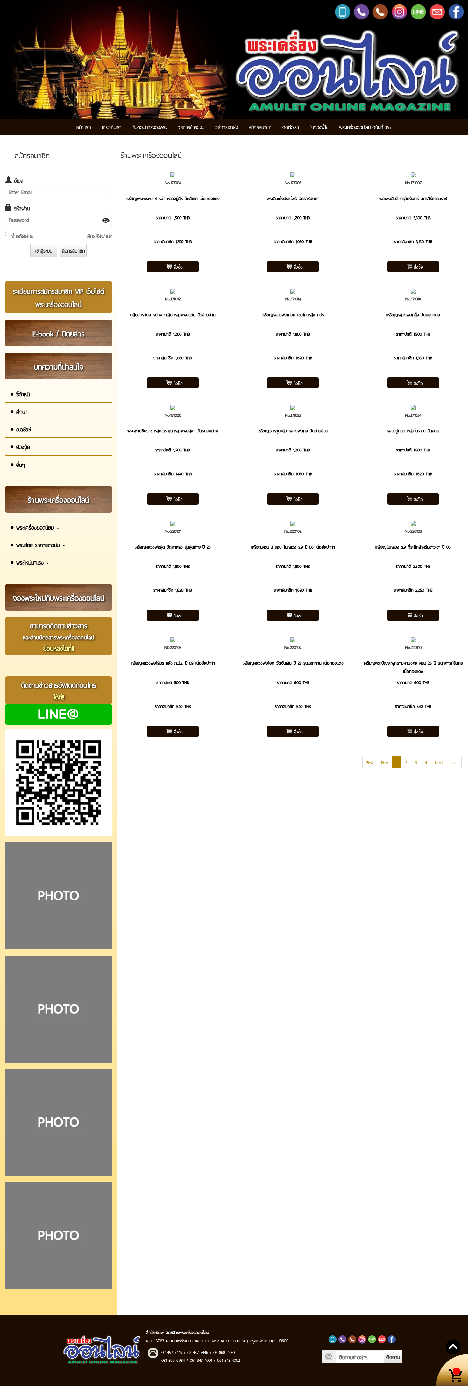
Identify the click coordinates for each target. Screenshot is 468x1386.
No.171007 (413, 182)
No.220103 (413, 531)
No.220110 (413, 647)
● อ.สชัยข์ (20, 429)
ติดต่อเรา (290, 126)
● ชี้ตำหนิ (20, 394)
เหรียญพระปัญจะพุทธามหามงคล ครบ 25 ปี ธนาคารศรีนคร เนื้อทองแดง (413, 667)
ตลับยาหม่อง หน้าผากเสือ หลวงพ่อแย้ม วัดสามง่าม (173, 314)
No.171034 (413, 415)
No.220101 (173, 531)
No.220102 (292, 531)
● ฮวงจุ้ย (20, 446)
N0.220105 (172, 647)
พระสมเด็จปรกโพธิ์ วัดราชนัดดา (293, 198)
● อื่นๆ (17, 464)
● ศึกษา (18, 411)
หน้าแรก (83, 126)
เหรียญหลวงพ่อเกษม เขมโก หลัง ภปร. (293, 314)
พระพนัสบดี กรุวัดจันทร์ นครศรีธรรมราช (413, 198)
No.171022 (293, 415)
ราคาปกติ (163, 217)
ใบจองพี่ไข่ (319, 126)
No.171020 (173, 415)
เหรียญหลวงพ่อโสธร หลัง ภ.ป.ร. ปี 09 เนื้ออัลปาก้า (173, 663)
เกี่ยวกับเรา (112, 126)
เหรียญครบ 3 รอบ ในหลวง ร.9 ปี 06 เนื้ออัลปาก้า (293, 547)
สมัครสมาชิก (260, 126)
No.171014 (293, 298)
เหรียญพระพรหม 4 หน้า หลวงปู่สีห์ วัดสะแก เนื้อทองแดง (173, 198)
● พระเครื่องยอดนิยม (33, 527)
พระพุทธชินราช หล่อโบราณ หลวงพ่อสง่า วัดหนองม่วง (172, 430)
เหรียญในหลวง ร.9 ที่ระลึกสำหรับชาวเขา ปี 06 (413, 547)
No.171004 (173, 182)
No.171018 (413, 298)
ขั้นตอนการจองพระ (149, 126)
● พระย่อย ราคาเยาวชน (36, 544)
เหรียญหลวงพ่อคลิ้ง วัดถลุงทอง (413, 314)
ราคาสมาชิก (164, 241)
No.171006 (293, 182)
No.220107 (292, 647)
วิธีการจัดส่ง (226, 126)
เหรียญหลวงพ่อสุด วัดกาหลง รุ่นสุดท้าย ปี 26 (173, 547)
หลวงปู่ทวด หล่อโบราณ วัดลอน (413, 430)
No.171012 (173, 298)
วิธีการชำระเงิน (191, 126)
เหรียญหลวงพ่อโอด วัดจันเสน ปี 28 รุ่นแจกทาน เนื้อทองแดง (293, 663)
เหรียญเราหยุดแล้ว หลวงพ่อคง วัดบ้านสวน (293, 430)
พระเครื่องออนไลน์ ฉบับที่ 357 (365, 126)
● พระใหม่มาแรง (28, 562)
